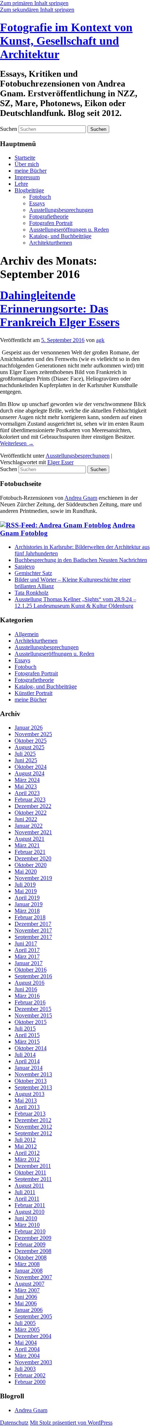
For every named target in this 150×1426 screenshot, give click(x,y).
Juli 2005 (25, 1323)
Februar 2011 (30, 1205)
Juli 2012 (25, 1140)
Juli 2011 (25, 1192)
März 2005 (27, 1329)
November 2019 (33, 878)
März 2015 (27, 1042)
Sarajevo (25, 566)
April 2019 (27, 898)
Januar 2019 (29, 904)
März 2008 (27, 1264)
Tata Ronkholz (31, 593)
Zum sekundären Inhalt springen (37, 10)
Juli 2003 (25, 1369)
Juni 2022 (26, 819)
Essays (37, 203)
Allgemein (27, 634)
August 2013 (29, 1094)
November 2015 (33, 1015)
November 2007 (33, 1277)
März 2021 (27, 845)
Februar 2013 (30, 1113)
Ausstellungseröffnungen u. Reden (69, 229)
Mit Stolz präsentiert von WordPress (71, 1422)
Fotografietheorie (48, 216)
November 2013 (33, 1074)
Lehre (21, 184)
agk (100, 340)
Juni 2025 (26, 760)
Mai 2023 (26, 786)
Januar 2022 (29, 826)
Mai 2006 (26, 1303)
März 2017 (27, 956)
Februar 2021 (30, 852)
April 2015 (27, 1035)
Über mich (27, 164)
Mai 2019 (26, 891)
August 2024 (29, 773)
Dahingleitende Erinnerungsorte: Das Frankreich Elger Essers (59, 309)
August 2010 (29, 1212)
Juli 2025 (25, 754)
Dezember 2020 (33, 858)
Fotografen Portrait (50, 223)
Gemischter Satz (33, 573)
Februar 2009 (30, 1244)
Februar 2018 (30, 917)
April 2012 (27, 1153)
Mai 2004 (26, 1342)
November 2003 (33, 1362)
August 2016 (29, 983)
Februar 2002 (30, 1375)
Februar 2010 (30, 1231)
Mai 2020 (26, 871)
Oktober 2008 (31, 1257)
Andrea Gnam (80, 498)
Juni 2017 (26, 943)
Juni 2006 (26, 1297)
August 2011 (29, 1185)
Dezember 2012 (33, 1120)
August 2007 (29, 1284)
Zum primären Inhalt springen (34, 3)
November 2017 (33, 930)
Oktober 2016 (31, 970)
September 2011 (33, 1179)
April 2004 (27, 1349)
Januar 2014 (29, 1068)
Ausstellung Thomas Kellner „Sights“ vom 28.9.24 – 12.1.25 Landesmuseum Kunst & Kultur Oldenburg (75, 602)
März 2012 (27, 1159)
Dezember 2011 (33, 1166)
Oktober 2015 (31, 1022)
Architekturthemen (50, 243)
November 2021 (33, 832)
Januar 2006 (29, 1310)
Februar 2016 (30, 1002)
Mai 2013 (26, 1100)
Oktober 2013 (31, 1081)
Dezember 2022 (33, 806)
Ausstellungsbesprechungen (61, 210)
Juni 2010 (26, 1218)
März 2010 (27, 1225)
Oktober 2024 (31, 767)
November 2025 (33, 734)
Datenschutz (14, 1422)
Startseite (25, 157)
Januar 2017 (29, 963)
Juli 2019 (25, 884)
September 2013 (33, 1087)
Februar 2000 (30, 1382)
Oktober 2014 (31, 1048)
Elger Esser (60, 462)
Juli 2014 (25, 1055)
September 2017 (33, 937)
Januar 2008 (29, 1271)
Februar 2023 (30, 799)
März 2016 (27, 996)
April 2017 (27, 950)
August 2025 (29, 747)
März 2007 (27, 1290)
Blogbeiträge (29, 190)
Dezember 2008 (33, 1251)
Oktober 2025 (31, 741)
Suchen (8, 129)
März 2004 (27, 1356)
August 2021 (29, 839)
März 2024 (27, 780)
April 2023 (27, 793)
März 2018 (27, 911)
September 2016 (33, 976)
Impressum (27, 177)
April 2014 (27, 1061)
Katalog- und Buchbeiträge (60, 236)
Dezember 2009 (33, 1238)
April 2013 (27, 1107)
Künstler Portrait (33, 693)
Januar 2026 (29, 727)
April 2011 (27, 1199)
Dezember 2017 (33, 924)
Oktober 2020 (31, 865)
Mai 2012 (26, 1146)
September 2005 (33, 1316)
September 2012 (33, 1133)
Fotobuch (40, 197)
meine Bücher (31, 171)
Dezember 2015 (33, 1009)
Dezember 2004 (33, 1336)
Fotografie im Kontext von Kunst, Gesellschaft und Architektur (66, 41)
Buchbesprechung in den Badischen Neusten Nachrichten (81, 560)
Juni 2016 (26, 989)
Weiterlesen (17, 443)
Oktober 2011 (30, 1172)
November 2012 (33, 1127)
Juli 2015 (25, 1028)
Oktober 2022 (31, 813)
